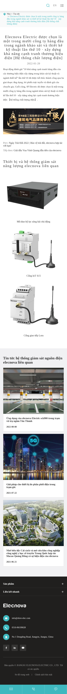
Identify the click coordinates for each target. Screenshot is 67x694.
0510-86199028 (19, 627)
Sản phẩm (8, 583)
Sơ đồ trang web (22, 674)
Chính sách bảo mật (43, 674)
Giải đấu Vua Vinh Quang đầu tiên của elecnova (37, 150)
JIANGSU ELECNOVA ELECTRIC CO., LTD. (38, 665)
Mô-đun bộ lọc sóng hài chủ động (33, 221)
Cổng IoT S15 (33, 275)
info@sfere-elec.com (21, 618)
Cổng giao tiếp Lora (33, 335)
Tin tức (16, 14)
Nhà (8, 14)
